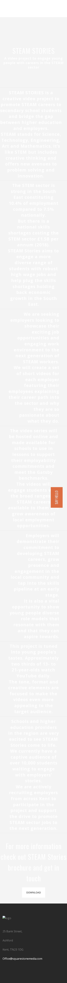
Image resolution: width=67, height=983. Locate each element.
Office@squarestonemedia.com (22, 959)
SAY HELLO (56, 497)
